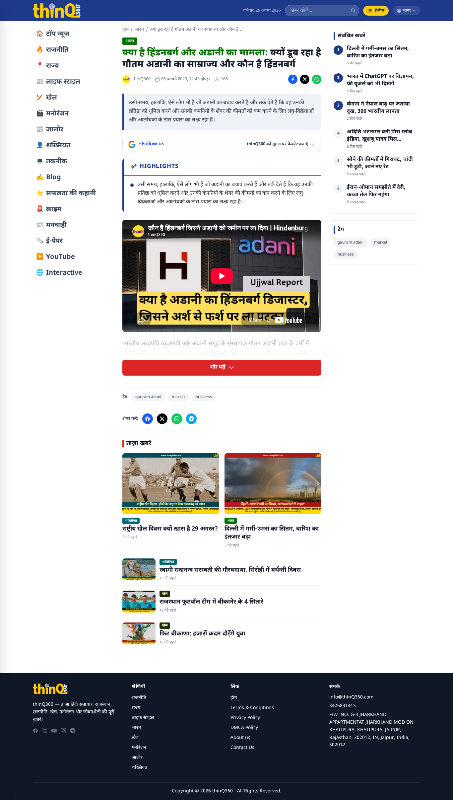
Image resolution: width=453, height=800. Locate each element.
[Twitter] (44, 730)
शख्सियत (139, 767)
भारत (139, 30)
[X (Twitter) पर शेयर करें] (304, 79)
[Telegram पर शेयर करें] (191, 418)
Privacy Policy (245, 718)
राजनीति (139, 698)
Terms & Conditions (252, 708)
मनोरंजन (139, 748)
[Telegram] (72, 730)
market (178, 397)
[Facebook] (35, 730)
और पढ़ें (217, 367)
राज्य (136, 708)
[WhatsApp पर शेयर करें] (316, 79)
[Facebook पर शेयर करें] (292, 79)
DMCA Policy (244, 728)
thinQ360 (141, 79)
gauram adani (148, 397)
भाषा (407, 10)
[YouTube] (54, 730)
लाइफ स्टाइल (143, 718)
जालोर (137, 758)
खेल (135, 738)
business (204, 397)
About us (240, 738)
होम (125, 30)
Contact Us (242, 748)
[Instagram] (63, 730)
